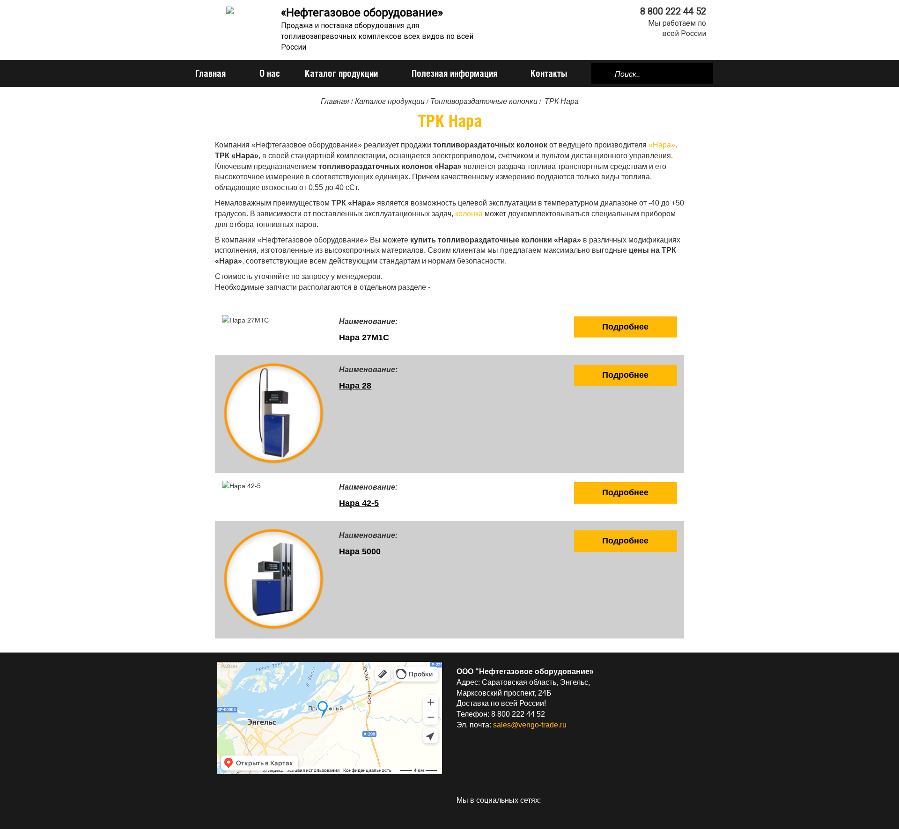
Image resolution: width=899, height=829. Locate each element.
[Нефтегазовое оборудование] (230, 10)
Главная (210, 73)
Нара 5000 (360, 551)
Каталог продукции (341, 73)
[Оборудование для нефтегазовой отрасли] (645, 800)
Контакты (549, 73)
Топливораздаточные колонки (484, 101)
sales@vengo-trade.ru (530, 725)
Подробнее (625, 326)
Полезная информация (454, 73)
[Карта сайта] (657, 800)
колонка (469, 214)
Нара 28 (355, 385)
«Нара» (661, 145)
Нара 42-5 (359, 503)
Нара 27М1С (364, 337)
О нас (269, 73)
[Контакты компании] (669, 800)
